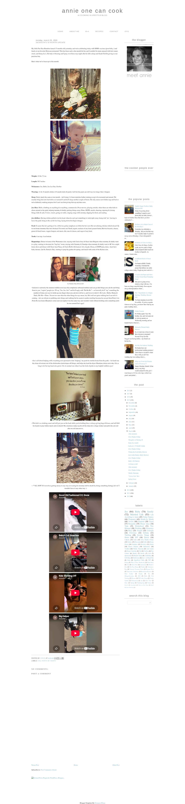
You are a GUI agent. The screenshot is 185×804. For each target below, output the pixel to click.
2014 (128, 490)
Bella (145, 576)
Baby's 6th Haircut (133, 461)
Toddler (143, 567)
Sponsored (128, 555)
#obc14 (126, 585)
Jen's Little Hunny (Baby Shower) (138, 455)
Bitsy (130, 530)
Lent (149, 553)
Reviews (143, 544)
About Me (74, 31)
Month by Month (49, 661)
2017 (128, 394)
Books (142, 553)
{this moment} (132, 434)
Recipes (99, 31)
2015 (128, 400)
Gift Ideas (128, 558)
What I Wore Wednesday (138, 562)
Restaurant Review (146, 571)
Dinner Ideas (145, 523)
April (130, 428)
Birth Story (150, 562)
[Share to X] (60, 658)
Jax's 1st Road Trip (148, 558)
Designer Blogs (100, 803)
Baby (137, 511)
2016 (128, 397)
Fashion (146, 551)
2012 (128, 496)
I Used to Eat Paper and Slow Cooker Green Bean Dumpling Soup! (144, 276)
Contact (114, 31)
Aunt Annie (150, 549)
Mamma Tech (150, 569)
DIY (136, 537)
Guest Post (135, 565)
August (131, 415)
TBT (149, 560)
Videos (149, 583)
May (130, 425)
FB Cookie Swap (142, 578)
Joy (141, 580)
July (130, 418)
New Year (148, 580)
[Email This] (55, 658)
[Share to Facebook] (62, 658)
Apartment (133, 585)
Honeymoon (134, 580)
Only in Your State (143, 585)
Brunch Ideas (138, 555)
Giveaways (150, 528)
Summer (134, 544)
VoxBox (127, 549)
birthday (146, 533)
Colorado (150, 530)
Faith (144, 542)
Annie (43, 658)
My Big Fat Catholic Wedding (144, 345)
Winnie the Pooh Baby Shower (137, 452)
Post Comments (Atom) (49, 770)
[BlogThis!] (58, 658)
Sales (128, 560)
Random (141, 521)
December (132, 403)
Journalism (143, 565)
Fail (128, 565)
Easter (152, 544)
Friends (139, 530)
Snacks (140, 574)
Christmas (133, 533)
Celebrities (148, 555)
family (150, 511)
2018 (128, 390)
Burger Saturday (132, 551)
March (131, 431)
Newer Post (35, 765)
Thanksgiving (140, 583)
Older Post (116, 765)
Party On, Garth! (133, 443)
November (132, 406)
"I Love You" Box (133, 476)
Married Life (137, 514)
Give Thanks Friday (134, 437)
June (130, 422)
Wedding (138, 528)
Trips (126, 526)
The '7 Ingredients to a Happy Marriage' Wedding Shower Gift (144, 295)
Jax (39, 661)
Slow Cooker (129, 574)
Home (60, 31)
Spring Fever (132, 479)
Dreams (134, 578)
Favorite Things (143, 535)
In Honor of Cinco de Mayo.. (143, 242)
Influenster (146, 546)
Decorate (137, 542)
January (131, 486)
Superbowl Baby (139, 560)
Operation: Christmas (132, 571)
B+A (87, 31)
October (131, 409)
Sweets (131, 521)
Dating (126, 562)
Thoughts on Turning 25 (135, 440)
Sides (126, 583)
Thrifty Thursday (133, 473)
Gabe (135, 540)
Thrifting (128, 535)
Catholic (127, 540)
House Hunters (133, 546)
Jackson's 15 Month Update (136, 446)
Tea (149, 574)
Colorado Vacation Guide (136, 569)
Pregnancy (132, 519)
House (127, 537)
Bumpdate (132, 523)
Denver (146, 537)
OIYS (127, 31)
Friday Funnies (139, 311)
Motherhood (139, 526)
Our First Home (134, 567)
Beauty (135, 553)
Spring (132, 583)
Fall (140, 551)
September (132, 412)
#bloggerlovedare (129, 576)
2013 (128, 493)
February (131, 483)
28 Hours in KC (133, 464)
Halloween (136, 558)
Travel (151, 521)
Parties (129, 542)
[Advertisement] (50, 746)
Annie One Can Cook (92, 11)
